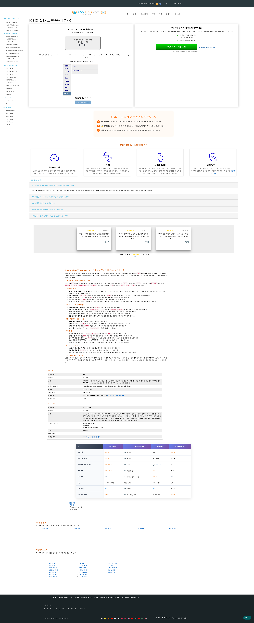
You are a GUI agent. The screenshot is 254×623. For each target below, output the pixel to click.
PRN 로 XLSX (53, 572)
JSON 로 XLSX (53, 570)
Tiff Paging (9, 88)
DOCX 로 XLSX (112, 563)
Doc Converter (94, 597)
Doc (66, 78)
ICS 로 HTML (173, 529)
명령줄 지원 (72, 503)
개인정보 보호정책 (55, 618)
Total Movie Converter (12, 62)
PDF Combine (10, 68)
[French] (129, 618)
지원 (160, 14)
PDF (66, 68)
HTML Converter (104, 597)
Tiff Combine (10, 91)
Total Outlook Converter (13, 47)
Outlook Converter (74, 597)
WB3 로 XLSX (53, 568)
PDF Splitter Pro (11, 77)
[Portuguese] (109, 618)
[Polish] (125, 618)
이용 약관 (65, 618)
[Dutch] (115, 618)
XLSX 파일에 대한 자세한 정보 (91, 437)
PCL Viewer (9, 119)
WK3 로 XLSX (83, 566)
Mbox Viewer (10, 116)
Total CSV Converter (12, 39)
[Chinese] (139, 618)
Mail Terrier (9, 104)
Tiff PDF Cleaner (11, 80)
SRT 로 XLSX (112, 570)
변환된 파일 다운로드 (82, 102)
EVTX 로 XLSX (112, 568)
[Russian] (122, 618)
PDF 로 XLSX (53, 563)
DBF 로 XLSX (83, 574)
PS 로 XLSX (53, 574)
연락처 (168, 14)
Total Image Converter (12, 56)
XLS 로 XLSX (53, 566)
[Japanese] (146, 618)
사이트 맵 (47, 618)
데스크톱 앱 (144, 14)
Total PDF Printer (11, 83)
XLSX (67, 93)
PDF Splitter (9, 74)
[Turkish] (132, 618)
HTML (67, 81)
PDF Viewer (9, 122)
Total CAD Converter (12, 36)
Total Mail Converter (12, 44)
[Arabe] (142, 618)
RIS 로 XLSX (111, 566)
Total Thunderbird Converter (14, 50)
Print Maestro (10, 101)
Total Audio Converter (12, 59)
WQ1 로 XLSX (53, 576)
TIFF (66, 90)
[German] (112, 618)
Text (66, 87)
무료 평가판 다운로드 (176, 47)
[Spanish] (105, 618)
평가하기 (133, 256)
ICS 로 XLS (77, 529)
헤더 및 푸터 (78, 70)
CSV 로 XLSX (83, 572)
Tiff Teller (8, 94)
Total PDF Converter (12, 28)
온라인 (134, 14)
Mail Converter (85, 597)
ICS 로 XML (108, 529)
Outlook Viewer (10, 110)
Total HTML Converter (12, 25)
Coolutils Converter (12, 22)
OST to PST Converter (12, 53)
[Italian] (119, 618)
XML (66, 75)
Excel (67, 72)
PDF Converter (63, 597)
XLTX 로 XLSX (83, 570)
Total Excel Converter (10, 33)
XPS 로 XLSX (83, 576)
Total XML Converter (12, 42)
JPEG (67, 84)
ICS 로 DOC (140, 529)
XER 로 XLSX (112, 572)
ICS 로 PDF (45, 529)
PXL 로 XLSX (83, 563)
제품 (153, 14)
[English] (102, 618)
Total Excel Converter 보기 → (208, 47)
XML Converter (125, 597)
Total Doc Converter (12, 30)
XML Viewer (9, 125)
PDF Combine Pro (11, 71)
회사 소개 (177, 14)
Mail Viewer (9, 113)
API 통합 (71, 505)
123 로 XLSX (82, 568)
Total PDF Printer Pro (12, 85)
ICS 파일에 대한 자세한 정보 (115, 395)
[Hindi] (136, 618)
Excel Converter (114, 597)
